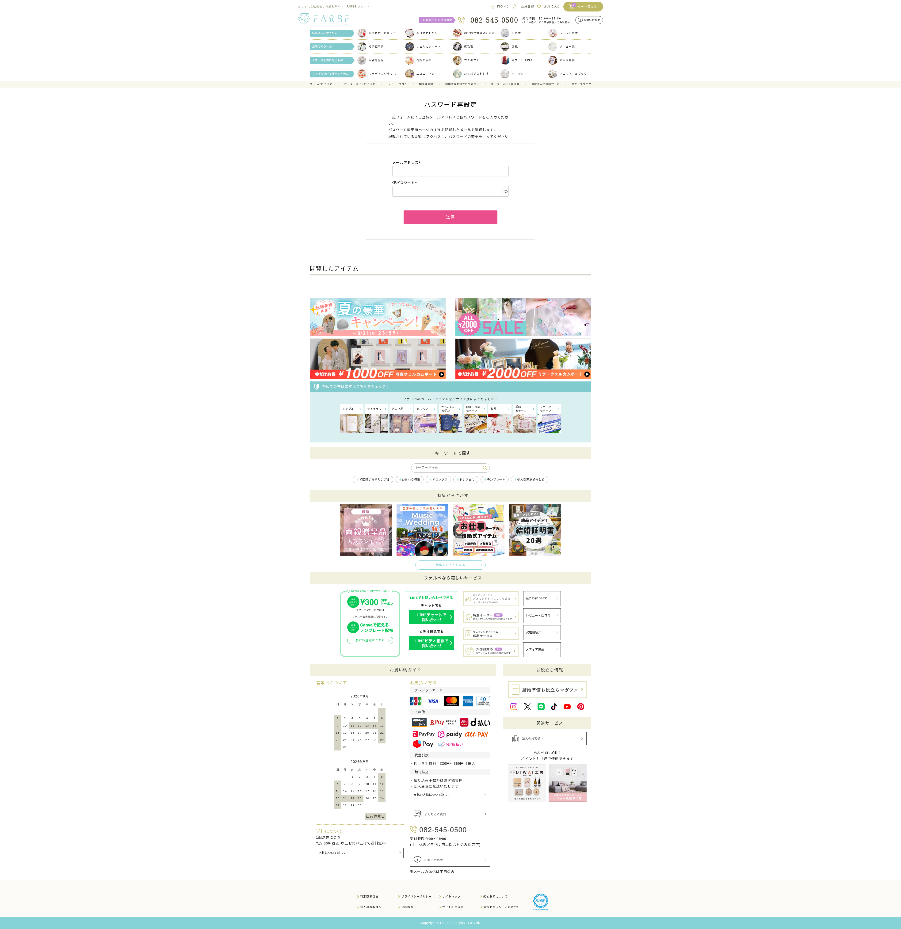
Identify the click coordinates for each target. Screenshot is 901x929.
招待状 (516, 33)
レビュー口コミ (397, 84)
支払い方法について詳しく (432, 795)
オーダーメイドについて (359, 84)
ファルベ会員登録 (362, 616)
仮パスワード (405, 183)
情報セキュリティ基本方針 (501, 907)
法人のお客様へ (371, 907)
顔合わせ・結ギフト (382, 33)
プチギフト (471, 60)
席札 (515, 46)
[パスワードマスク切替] (505, 191)
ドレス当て (467, 480)
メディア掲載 (535, 649)
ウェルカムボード (428, 46)
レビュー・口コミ (538, 615)
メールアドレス (407, 162)
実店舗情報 (426, 84)
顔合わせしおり (427, 33)
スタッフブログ (581, 84)
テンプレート (496, 480)
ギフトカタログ (522, 60)
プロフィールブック (573, 74)
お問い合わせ (592, 20)
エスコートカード (428, 74)
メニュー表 (567, 46)
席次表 (468, 46)
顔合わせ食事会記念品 (479, 33)
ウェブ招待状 (569, 33)
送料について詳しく (332, 853)
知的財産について (495, 896)
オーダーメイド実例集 (505, 84)
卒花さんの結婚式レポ (545, 84)
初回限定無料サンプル (374, 480)
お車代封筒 (567, 60)
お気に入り (552, 6)
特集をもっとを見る (450, 565)
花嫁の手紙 (424, 60)
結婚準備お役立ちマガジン (462, 84)
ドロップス (439, 480)
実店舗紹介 (533, 632)
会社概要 (407, 907)
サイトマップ (451, 896)
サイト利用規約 (453, 907)
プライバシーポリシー (416, 896)
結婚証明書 (376, 46)
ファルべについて (321, 84)
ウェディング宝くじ (382, 74)
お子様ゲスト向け (476, 74)
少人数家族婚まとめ (531, 480)
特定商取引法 (369, 896)
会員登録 (527, 6)
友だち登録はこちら (370, 640)
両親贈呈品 (376, 60)
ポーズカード (521, 74)
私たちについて (536, 598)
